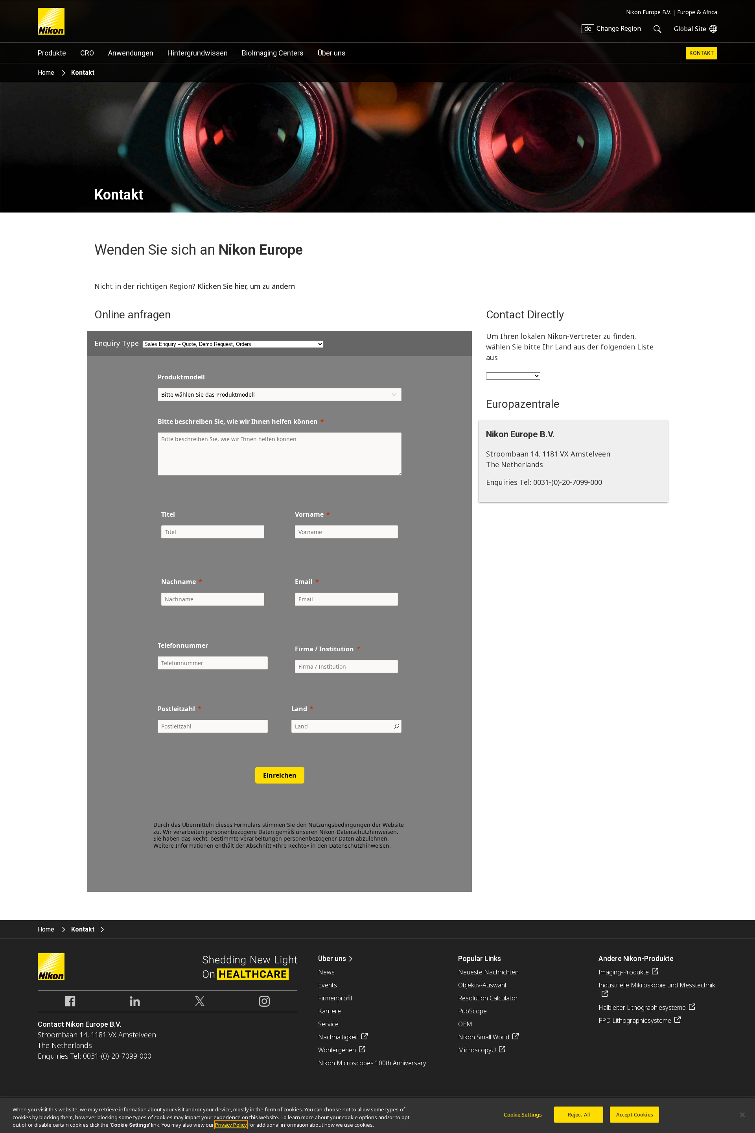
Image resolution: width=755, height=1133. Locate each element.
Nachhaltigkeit (338, 1037)
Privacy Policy (231, 1124)
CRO (87, 53)
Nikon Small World (483, 1037)
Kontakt (701, 53)
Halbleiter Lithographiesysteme (642, 1007)
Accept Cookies (634, 1114)
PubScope (472, 1011)
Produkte (52, 53)
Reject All (579, 1114)
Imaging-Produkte (623, 972)
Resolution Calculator (488, 998)
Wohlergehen (337, 1050)
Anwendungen (130, 53)
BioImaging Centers (273, 53)
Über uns (332, 53)
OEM (465, 1024)
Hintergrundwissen (198, 53)
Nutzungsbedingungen (339, 824)
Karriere (329, 1011)
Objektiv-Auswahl (482, 985)
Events (327, 985)
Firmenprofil (335, 998)
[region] (377, 1115)
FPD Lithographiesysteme (634, 1020)
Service (328, 1024)
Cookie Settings (523, 1114)
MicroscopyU (477, 1050)
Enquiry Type (116, 343)
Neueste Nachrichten (488, 972)
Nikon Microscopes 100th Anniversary (372, 1063)
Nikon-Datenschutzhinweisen (358, 831)
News (326, 972)
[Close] (742, 1114)
